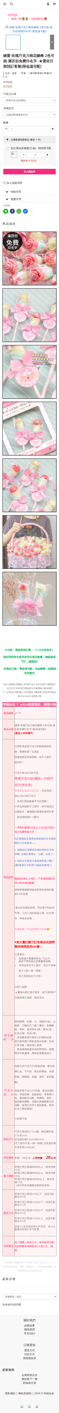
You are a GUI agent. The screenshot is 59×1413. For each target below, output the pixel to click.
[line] (5, 211)
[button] (29, 191)
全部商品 (12, 15)
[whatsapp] (18, 211)
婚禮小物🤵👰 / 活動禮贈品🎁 (29, 19)
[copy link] (25, 211)
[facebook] (12, 211)
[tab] (29, 191)
